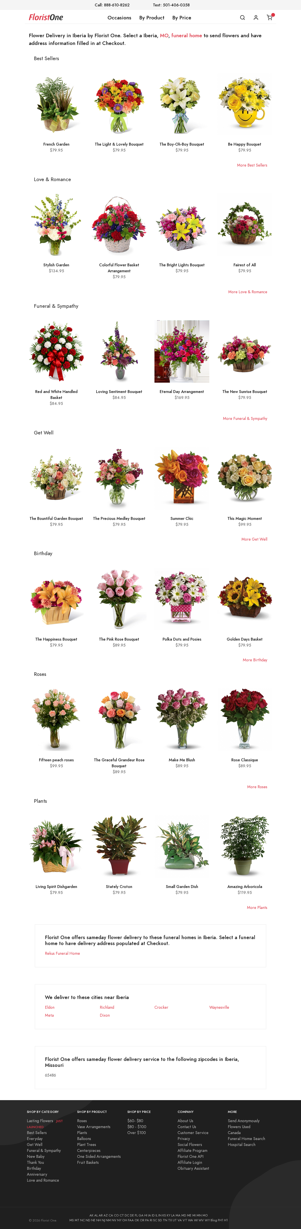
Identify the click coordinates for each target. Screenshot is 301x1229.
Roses (82, 1120)
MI (194, 1215)
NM (108, 1220)
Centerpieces (88, 1150)
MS (71, 1220)
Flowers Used (239, 1126)
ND (88, 1220)
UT (175, 1220)
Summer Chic (182, 518)
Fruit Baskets (88, 1162)
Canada (234, 1132)
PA (147, 1220)
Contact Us (187, 1126)
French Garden (56, 144)
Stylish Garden (56, 265)
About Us (185, 1120)
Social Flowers (190, 1144)
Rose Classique (244, 760)
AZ (106, 1215)
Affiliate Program (192, 1150)
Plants (82, 1132)
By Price (181, 17)
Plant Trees (86, 1144)
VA (180, 1220)
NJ (103, 1220)
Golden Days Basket (245, 639)
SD (160, 1220)
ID (153, 1215)
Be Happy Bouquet (244, 144)
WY (207, 1220)
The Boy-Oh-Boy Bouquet (182, 144)
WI (196, 1220)
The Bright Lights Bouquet (182, 265)
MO (164, 35)
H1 (226, 1220)
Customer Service (193, 1132)
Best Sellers (37, 1132)
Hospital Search (241, 1144)
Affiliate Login (190, 1162)
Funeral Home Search (246, 1138)
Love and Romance (43, 1180)
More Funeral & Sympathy (245, 418)
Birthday (34, 1168)
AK (91, 1215)
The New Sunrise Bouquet (244, 391)
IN (160, 1215)
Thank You (35, 1162)
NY (119, 1220)
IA (149, 1215)
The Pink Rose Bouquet (119, 639)
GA (141, 1215)
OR (142, 1220)
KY (168, 1215)
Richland (107, 1007)
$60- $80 (135, 1120)
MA (178, 1215)
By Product (151, 17)
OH (124, 1220)
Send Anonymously (244, 1120)
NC (82, 1220)
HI (145, 1215)
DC (127, 1215)
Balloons (84, 1138)
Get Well (34, 1144)
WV (201, 1220)
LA (173, 1215)
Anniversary (37, 1174)
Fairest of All (245, 265)
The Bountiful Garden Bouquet (56, 518)
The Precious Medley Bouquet (119, 518)
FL (136, 1215)
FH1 (220, 1220)
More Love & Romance (247, 292)
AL (96, 1215)
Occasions (119, 17)
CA (111, 1215)
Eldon (49, 1007)
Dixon (105, 1015)
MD (183, 1215)
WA (190, 1220)
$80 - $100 (136, 1126)
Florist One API (191, 1156)
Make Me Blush (182, 760)
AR (101, 1215)
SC (155, 1220)
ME (189, 1215)
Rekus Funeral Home (62, 953)
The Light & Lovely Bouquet (119, 144)
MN (199, 1215)
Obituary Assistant (193, 1168)
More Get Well (254, 539)
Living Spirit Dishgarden (56, 886)
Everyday (35, 1138)
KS (164, 1215)
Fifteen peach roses (56, 760)
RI (151, 1220)
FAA (131, 1220)
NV (114, 1220)
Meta (49, 1015)
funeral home (186, 35)
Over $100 (136, 1132)
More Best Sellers (252, 165)
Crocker (161, 1007)
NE (93, 1220)
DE (132, 1215)
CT (122, 1215)
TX (170, 1220)
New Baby (36, 1156)
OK (137, 1220)
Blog (214, 1220)
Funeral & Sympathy (44, 1150)
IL (157, 1215)
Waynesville (219, 1007)
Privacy (184, 1138)
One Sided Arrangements (99, 1156)
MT (77, 1220)
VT (185, 1220)
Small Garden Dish (182, 886)
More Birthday (255, 660)
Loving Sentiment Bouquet (119, 391)
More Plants (257, 907)
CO (116, 1215)
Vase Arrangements (93, 1126)
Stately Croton (119, 886)
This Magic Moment (244, 518)
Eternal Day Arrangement (182, 391)
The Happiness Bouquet (56, 639)
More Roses (257, 787)
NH (98, 1220)
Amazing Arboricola (244, 886)
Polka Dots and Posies (182, 639)
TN (165, 1220)
